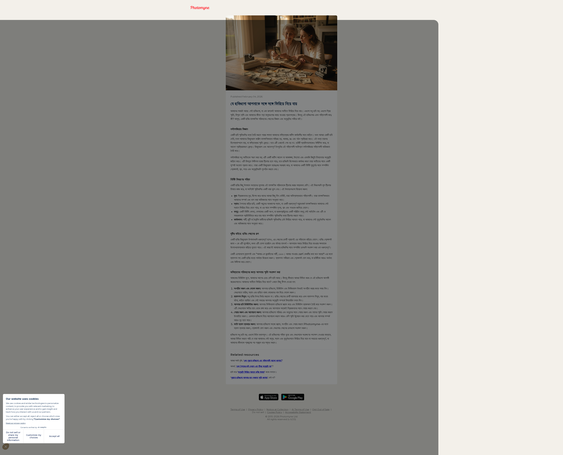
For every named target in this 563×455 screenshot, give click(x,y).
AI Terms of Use (300, 409)
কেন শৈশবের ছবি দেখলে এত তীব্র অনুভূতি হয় (253, 366)
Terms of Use (237, 409)
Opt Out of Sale (321, 409)
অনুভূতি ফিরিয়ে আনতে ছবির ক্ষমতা (251, 372)
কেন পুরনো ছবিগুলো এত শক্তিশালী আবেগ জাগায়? (263, 360)
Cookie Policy (274, 412)
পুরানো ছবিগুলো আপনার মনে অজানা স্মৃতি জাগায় (249, 377)
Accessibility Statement (298, 412)
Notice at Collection (277, 409)
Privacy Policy (255, 409)
